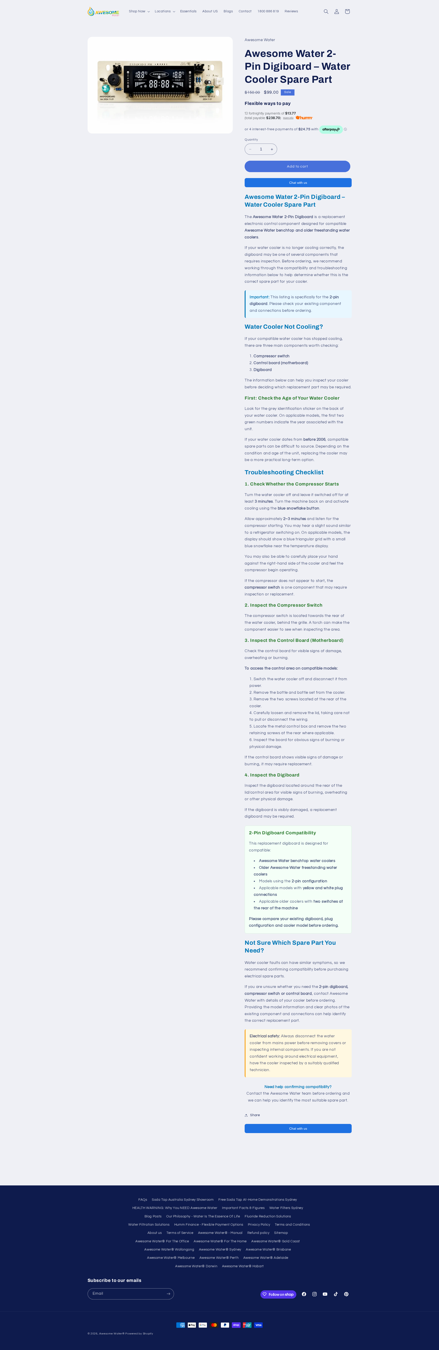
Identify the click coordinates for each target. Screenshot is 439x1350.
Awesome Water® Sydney (220, 1249)
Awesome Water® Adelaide (266, 1257)
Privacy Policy (259, 1224)
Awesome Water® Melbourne (171, 1257)
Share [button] (255, 1115)
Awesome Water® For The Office (162, 1241)
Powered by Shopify (139, 1333)
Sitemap (281, 1233)
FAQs (142, 1199)
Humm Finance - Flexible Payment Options (208, 1224)
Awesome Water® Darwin (196, 1266)
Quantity (251, 139)
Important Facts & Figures (243, 1207)
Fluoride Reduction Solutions (268, 1216)
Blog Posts (153, 1216)
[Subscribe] (168, 1293)
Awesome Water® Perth (219, 1257)
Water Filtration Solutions (148, 1224)
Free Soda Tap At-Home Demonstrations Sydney (257, 1199)
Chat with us (298, 182)
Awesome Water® (111, 1333)
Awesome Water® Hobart (243, 1266)
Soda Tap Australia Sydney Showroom (183, 1199)
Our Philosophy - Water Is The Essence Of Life (203, 1216)
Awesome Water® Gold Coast (275, 1241)
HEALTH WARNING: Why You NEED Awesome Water (174, 1207)
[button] (139, 11)
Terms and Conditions (292, 1224)
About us (154, 1233)
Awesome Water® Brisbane (268, 1249)
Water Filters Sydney (286, 1207)
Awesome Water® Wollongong (169, 1249)
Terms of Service (179, 1233)
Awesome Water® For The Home (220, 1241)
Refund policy (258, 1233)
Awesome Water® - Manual (220, 1233)
